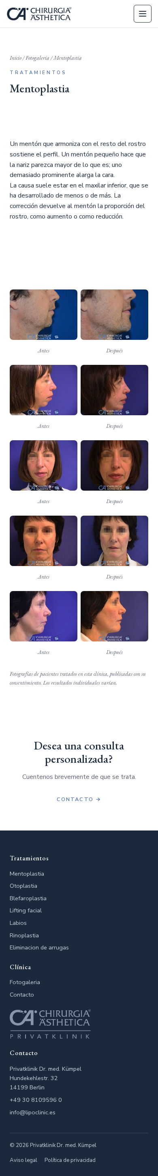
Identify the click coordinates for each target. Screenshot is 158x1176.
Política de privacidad (70, 1160)
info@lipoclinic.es (33, 1112)
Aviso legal (23, 1160)
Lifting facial (26, 910)
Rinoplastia (24, 935)
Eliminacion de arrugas (39, 947)
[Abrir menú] (143, 14)
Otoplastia (23, 886)
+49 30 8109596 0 (36, 1100)
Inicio (15, 57)
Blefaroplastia (28, 898)
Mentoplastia (27, 874)
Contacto (22, 995)
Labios (18, 923)
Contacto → (79, 799)
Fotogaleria (37, 57)
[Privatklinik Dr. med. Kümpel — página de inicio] (39, 14)
